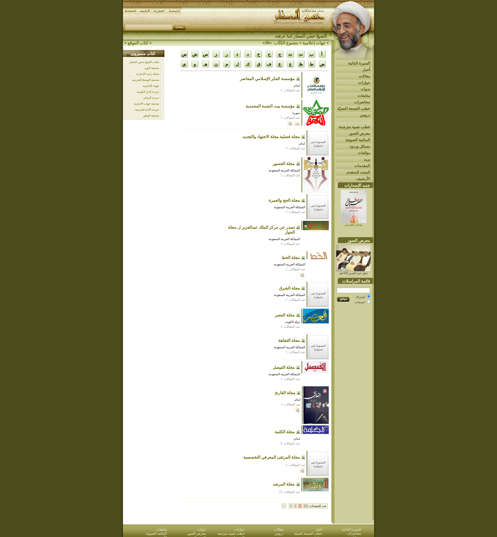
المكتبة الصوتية (358, 139)
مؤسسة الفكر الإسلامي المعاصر (267, 78)
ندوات (365, 89)
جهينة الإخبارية (151, 85)
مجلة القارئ (285, 392)
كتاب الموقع (138, 43)
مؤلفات (364, 152)
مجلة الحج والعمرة (284, 200)
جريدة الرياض (151, 97)
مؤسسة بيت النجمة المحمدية (270, 106)
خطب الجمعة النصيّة (353, 108)
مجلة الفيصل (284, 367)
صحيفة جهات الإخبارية (146, 103)
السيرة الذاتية (359, 63)
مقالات (364, 76)
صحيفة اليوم (152, 67)
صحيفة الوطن (151, 115)
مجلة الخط (291, 257)
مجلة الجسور (284, 163)
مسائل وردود (359, 146)
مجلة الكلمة (285, 432)
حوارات (364, 82)
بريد (367, 159)
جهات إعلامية (314, 43)
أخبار (366, 69)
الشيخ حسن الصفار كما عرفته (300, 36)
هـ (205, 64)
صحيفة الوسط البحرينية (145, 79)
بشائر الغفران (353, 225)
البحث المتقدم (358, 172)
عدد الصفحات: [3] (315, 506)
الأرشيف (363, 178)
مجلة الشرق (289, 288)
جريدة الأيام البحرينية (147, 109)
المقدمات (362, 165)
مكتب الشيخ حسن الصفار (144, 61)
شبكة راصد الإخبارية (147, 73)
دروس (365, 115)
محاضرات (362, 102)
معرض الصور (359, 133)
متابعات (364, 95)
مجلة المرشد (284, 484)
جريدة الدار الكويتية (148, 91)
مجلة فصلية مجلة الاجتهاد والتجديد (271, 136)
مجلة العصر (285, 315)
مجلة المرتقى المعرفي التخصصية (271, 457)
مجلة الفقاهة (289, 340)
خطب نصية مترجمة (354, 127)
